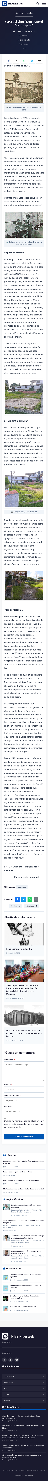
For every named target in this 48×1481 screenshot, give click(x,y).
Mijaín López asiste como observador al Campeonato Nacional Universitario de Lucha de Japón (23, 1436)
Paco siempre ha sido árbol (19, 949)
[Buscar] (37, 3)
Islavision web (15, 3)
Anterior (17, 906)
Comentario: (9, 1060)
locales (30, 13)
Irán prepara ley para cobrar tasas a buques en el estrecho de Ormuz (21, 1456)
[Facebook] (4, 1359)
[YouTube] (16, 1359)
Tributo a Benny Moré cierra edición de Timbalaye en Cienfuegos (23, 1427)
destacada (22, 887)
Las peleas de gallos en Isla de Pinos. (18, 1172)
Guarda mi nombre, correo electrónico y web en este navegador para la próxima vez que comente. (24, 1124)
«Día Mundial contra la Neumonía (23, 1307)
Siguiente (30, 906)
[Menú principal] (44, 3)
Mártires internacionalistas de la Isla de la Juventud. (23, 1189)
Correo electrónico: (12, 1096)
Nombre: (8, 1085)
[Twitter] (10, 1359)
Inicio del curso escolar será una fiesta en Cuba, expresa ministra (21, 1417)
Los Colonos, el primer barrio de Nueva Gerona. (22, 1180)
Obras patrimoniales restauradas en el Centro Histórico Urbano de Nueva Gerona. (24, 1033)
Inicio (20, 13)
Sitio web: (8, 1106)
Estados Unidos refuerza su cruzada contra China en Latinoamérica (23, 1446)
